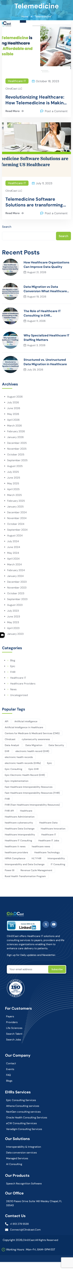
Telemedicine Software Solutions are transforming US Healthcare (34, 202)
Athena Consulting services (22, 1106)
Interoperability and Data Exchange (24, 864)
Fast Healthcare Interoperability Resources (28, 786)
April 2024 (13, 558)
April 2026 (13, 420)
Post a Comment (56, 111)
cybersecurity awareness (36, 739)
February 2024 (16, 570)
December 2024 (17, 512)
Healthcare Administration (19, 816)
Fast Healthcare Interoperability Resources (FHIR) (32, 792)
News (13, 689)
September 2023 (17, 599)
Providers (12, 1022)
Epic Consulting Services (21, 1100)
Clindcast (10, 739)
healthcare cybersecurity (19, 822)
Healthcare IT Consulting (18, 840)
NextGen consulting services (23, 1111)
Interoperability (56, 858)
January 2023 (15, 634)
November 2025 (16, 448)
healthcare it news (15, 846)
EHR (7, 751)
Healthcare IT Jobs (48, 840)
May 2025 (13, 483)
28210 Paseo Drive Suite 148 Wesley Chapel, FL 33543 (34, 1203)
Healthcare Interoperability (20, 834)
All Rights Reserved (46, 1240)
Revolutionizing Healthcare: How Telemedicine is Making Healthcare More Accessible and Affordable (36, 100)
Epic (12, 666)
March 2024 (14, 564)
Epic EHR (34, 769)
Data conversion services (21, 1152)
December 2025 (17, 443)
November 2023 (16, 587)
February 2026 (16, 431)
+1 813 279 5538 (19, 1224)
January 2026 (15, 437)
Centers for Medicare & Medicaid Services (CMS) (32, 733)
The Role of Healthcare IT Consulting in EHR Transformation (42, 313)
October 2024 (15, 524)
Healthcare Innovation (53, 828)
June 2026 (13, 408)
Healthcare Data (48, 822)
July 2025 (13, 472)
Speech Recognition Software (24, 1183)
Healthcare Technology (47, 852)
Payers (10, 1016)
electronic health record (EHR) (32, 751)
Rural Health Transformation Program (25, 876)
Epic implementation (16, 780)
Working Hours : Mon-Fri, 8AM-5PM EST (30, 1249)
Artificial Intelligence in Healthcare (24, 727)
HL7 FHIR (36, 858)
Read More (12, 111)
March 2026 (14, 425)
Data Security (56, 745)
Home (24, 16)
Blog (12, 660)
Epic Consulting (13, 769)
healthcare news (41, 846)
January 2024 (15, 576)
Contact (11, 1063)
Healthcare (26, 810)
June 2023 (13, 616)
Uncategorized (19, 695)
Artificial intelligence (25, 721)
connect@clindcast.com (25, 1229)
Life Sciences (14, 1028)
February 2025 (16, 501)
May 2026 (13, 414)
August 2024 (15, 535)
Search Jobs (13, 1039)
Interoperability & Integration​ (23, 1146)
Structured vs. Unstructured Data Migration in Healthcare (45, 362)
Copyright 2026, (13, 1240)
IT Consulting (58, 864)
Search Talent (14, 1034)
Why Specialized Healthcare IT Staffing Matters (46, 337)
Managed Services (17, 1158)
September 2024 (17, 529)
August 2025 (15, 466)
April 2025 (13, 489)
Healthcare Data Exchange (19, 828)
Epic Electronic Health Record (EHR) (25, 774)
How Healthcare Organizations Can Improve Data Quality (46, 264)
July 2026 (13, 402)
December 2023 (17, 582)
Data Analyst (12, 745)
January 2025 (15, 506)
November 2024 (16, 518)
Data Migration (33, 745)
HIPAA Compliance (15, 858)
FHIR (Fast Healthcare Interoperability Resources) (32, 804)
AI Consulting (14, 1164)
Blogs (9, 1080)
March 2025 (14, 495)
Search (6, 227)
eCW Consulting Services (21, 1123)
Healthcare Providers (22, 683)
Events (10, 1069)
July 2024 (13, 541)
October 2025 (15, 454)
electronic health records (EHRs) (23, 763)
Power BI (9, 870)
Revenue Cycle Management (36, 870)
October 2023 (15, 593)
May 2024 (13, 553)
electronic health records (19, 757)
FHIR (12, 672)
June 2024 (13, 547)
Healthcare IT (17, 81)
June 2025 (13, 477)
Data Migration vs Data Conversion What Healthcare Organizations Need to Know (45, 289)
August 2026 (15, 396)
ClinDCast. (29, 1240)
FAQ (8, 1075)
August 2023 (15, 605)
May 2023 (13, 622)
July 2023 (13, 610)
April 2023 (13, 628)
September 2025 (17, 460)
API (6, 721)
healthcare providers (16, 852)
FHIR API (9, 810)
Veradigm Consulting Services (24, 1129)
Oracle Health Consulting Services (26, 1117)
